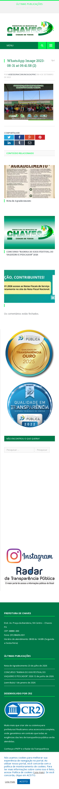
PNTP (17, 748)
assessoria (39, 729)
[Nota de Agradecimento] (29, 181)
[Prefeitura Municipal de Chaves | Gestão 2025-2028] (29, 28)
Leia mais (39, 772)
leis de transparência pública (34, 737)
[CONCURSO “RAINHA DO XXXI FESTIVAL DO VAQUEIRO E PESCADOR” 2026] (29, 232)
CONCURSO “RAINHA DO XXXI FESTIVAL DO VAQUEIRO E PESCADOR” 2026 (30, 7)
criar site (24, 725)
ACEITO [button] (24, 781)
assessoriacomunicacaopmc (22, 74)
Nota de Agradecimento (18, 200)
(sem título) (9, 682)
